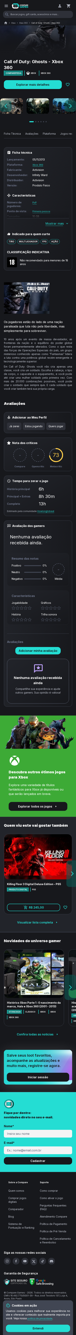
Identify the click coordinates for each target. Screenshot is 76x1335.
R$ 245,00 (44, 908)
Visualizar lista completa (35, 922)
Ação (54, 241)
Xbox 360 (23, 23)
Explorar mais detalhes (32, 84)
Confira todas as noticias (35, 1034)
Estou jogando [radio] (34, 426)
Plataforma (49, 133)
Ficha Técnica (12, 133)
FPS (44, 241)
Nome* (9, 1126)
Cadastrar (37, 1161)
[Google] (41, 1281)
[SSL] (15, 1281)
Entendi (38, 1328)
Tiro (11, 241)
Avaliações (31, 133)
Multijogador (28, 241)
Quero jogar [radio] (56, 426)
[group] (36, 426)
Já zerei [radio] (14, 426)
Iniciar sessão (38, 1077)
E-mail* (9, 1143)
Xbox (13, 23)
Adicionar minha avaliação (38, 651)
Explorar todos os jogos (35, 806)
